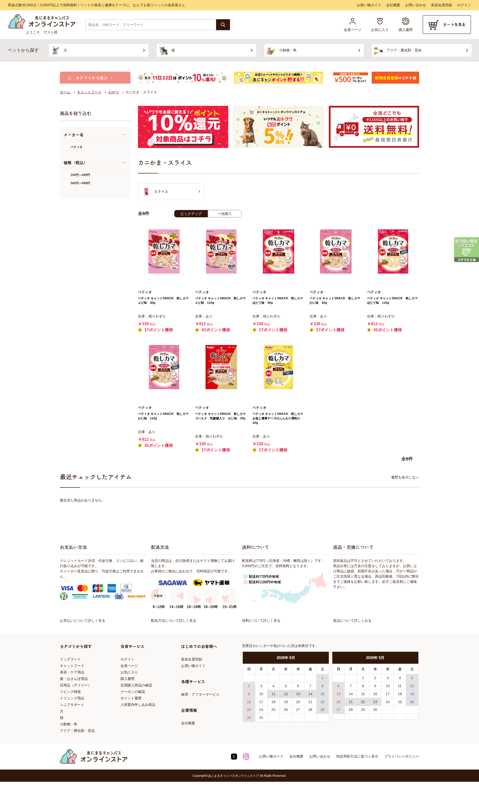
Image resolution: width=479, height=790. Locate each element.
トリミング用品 (72, 698)
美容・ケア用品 (72, 672)
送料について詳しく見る (261, 621)
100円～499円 (80, 175)
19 (286, 702)
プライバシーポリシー (401, 756)
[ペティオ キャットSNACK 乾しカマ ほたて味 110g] (393, 251)
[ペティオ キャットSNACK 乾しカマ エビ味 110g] (221, 251)
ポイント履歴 (130, 698)
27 (298, 710)
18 (273, 702)
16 (249, 702)
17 (261, 702)
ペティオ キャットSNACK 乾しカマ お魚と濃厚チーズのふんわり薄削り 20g (279, 418)
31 (261, 718)
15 (323, 694)
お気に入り (129, 672)
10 (261, 694)
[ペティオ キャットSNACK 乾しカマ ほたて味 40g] (278, 251)
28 (310, 710)
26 (286, 710)
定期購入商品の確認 (136, 685)
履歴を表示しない (405, 477)
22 (323, 702)
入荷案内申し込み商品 (137, 705)
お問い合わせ (415, 5)
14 (310, 694)
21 (310, 702)
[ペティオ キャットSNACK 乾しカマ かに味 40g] (336, 251)
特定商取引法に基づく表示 (357, 756)
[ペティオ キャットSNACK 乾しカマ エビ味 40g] (164, 251)
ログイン (464, 5)
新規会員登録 (441, 5)
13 (298, 694)
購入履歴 (127, 679)
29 (323, 710)
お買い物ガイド (369, 5)
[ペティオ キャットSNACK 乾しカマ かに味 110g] (164, 367)
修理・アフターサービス (200, 694)
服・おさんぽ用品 (74, 679)
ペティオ (77, 147)
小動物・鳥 (68, 724)
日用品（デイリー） (75, 685)
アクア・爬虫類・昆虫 (77, 731)
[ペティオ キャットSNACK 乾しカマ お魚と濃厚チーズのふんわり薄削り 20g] (278, 367)
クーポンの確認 (132, 692)
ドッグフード (70, 659)
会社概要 (393, 5)
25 (273, 710)
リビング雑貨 (70, 692)
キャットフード (72, 666)
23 (249, 710)
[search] (223, 24)
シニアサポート (72, 705)
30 (249, 718)
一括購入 (225, 214)
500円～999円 (80, 183)
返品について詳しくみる (352, 621)
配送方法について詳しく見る (173, 621)
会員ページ (129, 666)
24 (261, 710)
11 (273, 694)
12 (286, 694)
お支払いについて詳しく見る (82, 621)
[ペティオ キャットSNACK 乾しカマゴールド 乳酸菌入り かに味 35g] (221, 367)
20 (298, 702)
